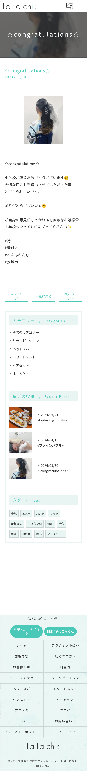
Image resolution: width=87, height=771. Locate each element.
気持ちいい (35, 523)
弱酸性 (26, 534)
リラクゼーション (26, 340)
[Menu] (79, 5)
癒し (39, 534)
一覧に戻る (43, 296)
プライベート (55, 534)
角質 (14, 534)
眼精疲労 (16, 523)
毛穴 (61, 523)
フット (54, 513)
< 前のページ (16, 295)
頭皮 (50, 523)
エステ (26, 513)
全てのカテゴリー (26, 332)
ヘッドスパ (21, 349)
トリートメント (24, 357)
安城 (14, 513)
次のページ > (70, 295)
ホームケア (21, 373)
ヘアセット (21, 365)
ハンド (40, 513)
